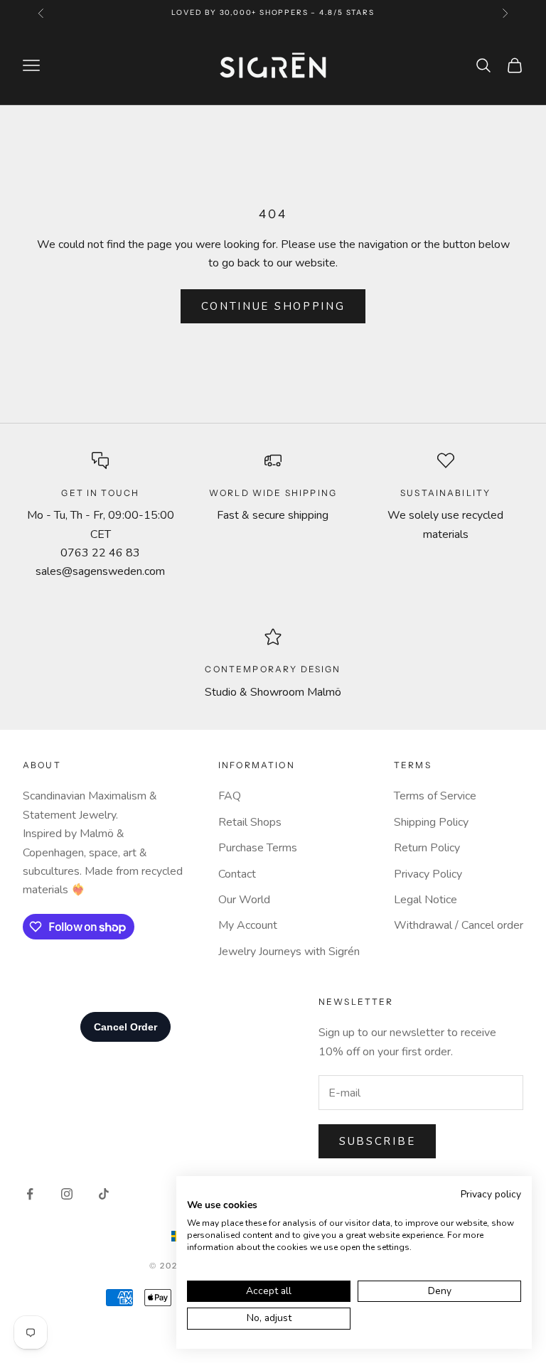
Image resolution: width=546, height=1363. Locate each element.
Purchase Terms (257, 848)
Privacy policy (491, 1194)
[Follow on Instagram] (67, 1194)
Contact (237, 874)
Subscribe (377, 1141)
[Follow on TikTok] (104, 1194)
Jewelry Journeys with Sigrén (289, 951)
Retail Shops (250, 822)
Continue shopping (273, 306)
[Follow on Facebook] (30, 1194)
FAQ (229, 796)
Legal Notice (425, 899)
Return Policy (427, 848)
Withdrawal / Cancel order (458, 925)
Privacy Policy (428, 874)
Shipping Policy (431, 822)
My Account (247, 925)
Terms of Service (435, 796)
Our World (244, 899)
